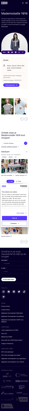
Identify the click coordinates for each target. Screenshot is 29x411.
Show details (20, 213)
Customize (14, 223)
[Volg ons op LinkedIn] (14, 292)
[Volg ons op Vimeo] (3, 297)
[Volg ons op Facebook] (9, 292)
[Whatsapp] (19, 52)
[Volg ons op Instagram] (3, 292)
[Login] (22, 3)
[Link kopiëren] (22, 52)
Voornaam (4, 260)
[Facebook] (8, 52)
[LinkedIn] (15, 52)
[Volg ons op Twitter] (19, 292)
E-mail (3, 268)
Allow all (14, 218)
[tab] (10, 181)
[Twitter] (12, 52)
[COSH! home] (4, 3)
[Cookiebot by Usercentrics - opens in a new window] (20, 186)
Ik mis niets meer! (8, 279)
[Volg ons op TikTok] (24, 292)
